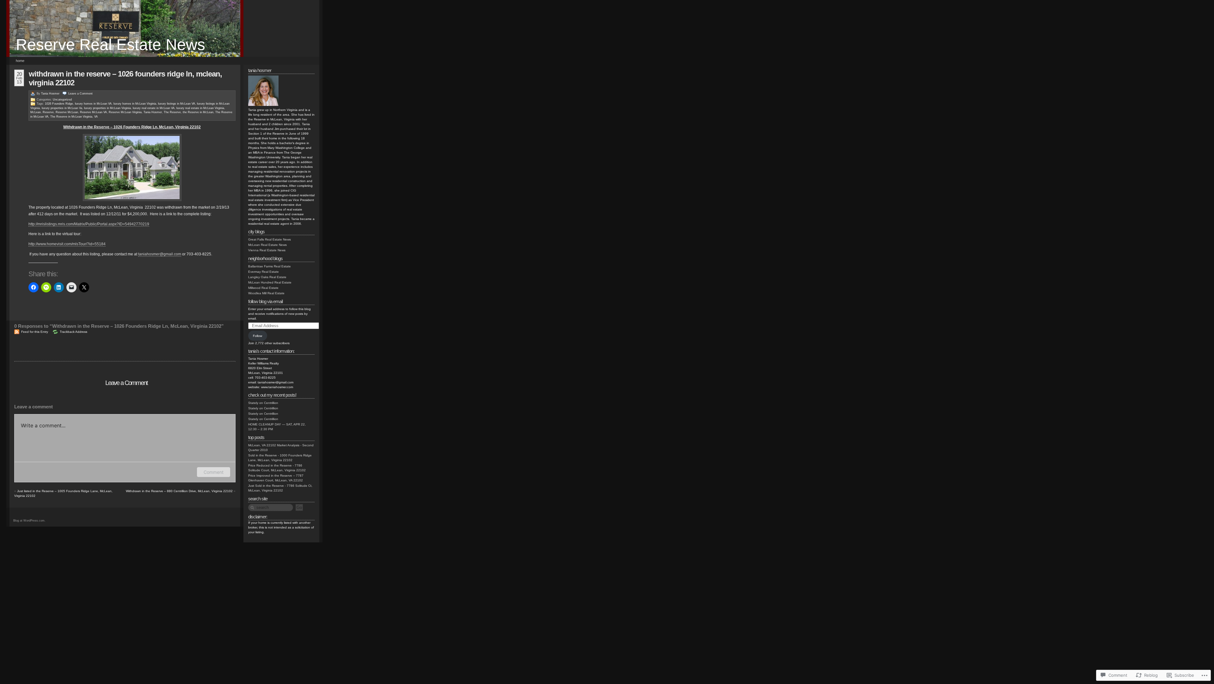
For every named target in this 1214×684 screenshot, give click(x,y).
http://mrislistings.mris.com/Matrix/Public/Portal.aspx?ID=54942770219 (88, 224)
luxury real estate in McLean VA (154, 108)
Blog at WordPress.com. (29, 520)
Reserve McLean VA (93, 112)
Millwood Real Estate (263, 288)
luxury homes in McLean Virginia (134, 103)
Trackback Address (73, 331)
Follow (257, 336)
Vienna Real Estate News (266, 250)
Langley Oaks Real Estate (267, 277)
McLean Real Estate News (267, 245)
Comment (214, 472)
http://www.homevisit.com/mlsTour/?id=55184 (67, 244)
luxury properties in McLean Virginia (107, 108)
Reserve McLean (67, 112)
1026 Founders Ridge (59, 103)
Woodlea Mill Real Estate (266, 293)
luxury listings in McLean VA (176, 103)
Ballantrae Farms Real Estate (269, 266)
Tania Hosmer (50, 93)
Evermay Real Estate (263, 271)
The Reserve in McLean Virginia (71, 116)
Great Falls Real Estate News (269, 239)
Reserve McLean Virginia (125, 112)
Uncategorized (62, 99)
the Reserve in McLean (198, 112)
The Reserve (172, 112)
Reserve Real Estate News (110, 44)
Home (20, 61)
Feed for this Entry (34, 331)
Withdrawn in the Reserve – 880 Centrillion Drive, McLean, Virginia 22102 (179, 491)
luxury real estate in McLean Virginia (200, 108)
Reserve (48, 112)
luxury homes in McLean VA (93, 103)
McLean (35, 112)
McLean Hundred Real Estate (269, 282)
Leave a (80, 93)
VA (96, 116)
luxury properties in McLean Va (62, 108)
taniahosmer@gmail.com (159, 254)
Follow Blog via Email (265, 301)
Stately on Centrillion (263, 403)
